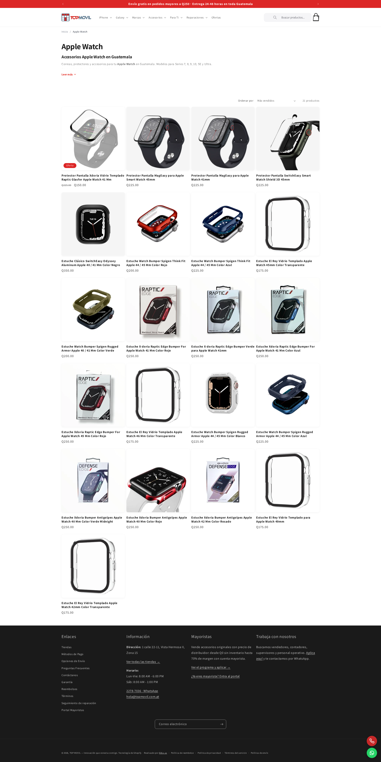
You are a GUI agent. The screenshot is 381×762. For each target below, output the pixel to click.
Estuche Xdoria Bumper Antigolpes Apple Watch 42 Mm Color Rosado (221, 519)
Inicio (65, 31)
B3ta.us (163, 752)
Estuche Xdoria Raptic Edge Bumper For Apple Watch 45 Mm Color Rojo (91, 434)
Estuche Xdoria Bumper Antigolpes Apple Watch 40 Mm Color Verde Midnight (92, 519)
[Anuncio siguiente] (318, 4)
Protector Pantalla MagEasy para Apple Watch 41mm (220, 177)
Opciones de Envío (73, 661)
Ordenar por (245, 100)
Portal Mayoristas (73, 710)
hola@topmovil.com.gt (142, 697)
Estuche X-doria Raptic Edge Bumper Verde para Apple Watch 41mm (223, 348)
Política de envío (259, 752)
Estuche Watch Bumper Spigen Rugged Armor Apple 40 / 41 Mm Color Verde (90, 348)
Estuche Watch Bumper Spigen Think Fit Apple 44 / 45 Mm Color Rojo (156, 263)
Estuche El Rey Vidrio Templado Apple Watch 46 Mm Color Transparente (154, 434)
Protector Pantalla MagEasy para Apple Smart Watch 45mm (155, 177)
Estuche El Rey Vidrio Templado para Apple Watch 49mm (283, 519)
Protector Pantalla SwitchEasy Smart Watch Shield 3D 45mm (283, 177)
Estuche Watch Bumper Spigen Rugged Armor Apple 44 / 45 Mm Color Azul (284, 434)
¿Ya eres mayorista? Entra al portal (215, 676)
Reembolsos (69, 689)
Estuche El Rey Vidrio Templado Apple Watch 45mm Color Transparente (284, 263)
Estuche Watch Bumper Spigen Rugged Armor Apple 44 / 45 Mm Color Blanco (219, 434)
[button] (105, 17)
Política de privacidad (209, 752)
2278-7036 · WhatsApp (142, 691)
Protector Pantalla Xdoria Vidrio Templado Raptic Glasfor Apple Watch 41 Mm (93, 177)
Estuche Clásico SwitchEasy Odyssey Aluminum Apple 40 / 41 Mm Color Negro (91, 263)
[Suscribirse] (221, 724)
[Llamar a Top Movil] (372, 741)
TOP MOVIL (75, 752)
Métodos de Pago (73, 654)
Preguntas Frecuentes (76, 668)
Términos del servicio (236, 752)
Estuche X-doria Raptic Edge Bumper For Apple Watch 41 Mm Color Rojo (156, 348)
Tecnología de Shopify (129, 752)
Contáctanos (70, 675)
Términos (67, 696)
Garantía (67, 682)
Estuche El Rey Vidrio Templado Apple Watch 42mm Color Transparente (89, 605)
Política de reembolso (182, 752)
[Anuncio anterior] (63, 4)
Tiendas (66, 647)
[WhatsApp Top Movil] (372, 753)
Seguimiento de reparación (79, 703)
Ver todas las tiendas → (143, 662)
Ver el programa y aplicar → (210, 667)
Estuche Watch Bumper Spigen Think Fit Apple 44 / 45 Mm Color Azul (220, 263)
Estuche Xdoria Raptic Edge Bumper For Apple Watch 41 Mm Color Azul (285, 348)
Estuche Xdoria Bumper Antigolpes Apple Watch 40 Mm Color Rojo (156, 519)
